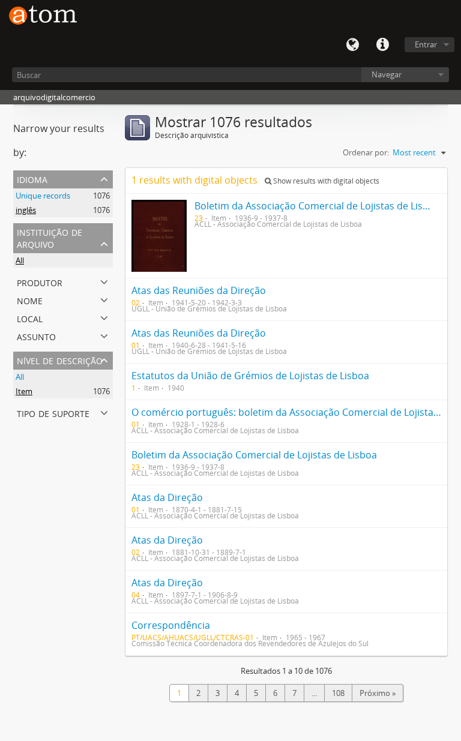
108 (338, 693)
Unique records (43, 195)
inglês (26, 210)
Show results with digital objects (325, 181)
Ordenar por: (366, 152)
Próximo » (378, 693)
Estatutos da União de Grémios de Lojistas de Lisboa (250, 375)
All (20, 260)
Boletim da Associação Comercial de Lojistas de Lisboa (317, 205)
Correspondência (170, 625)
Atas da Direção (167, 497)
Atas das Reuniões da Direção (198, 290)
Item (24, 391)
